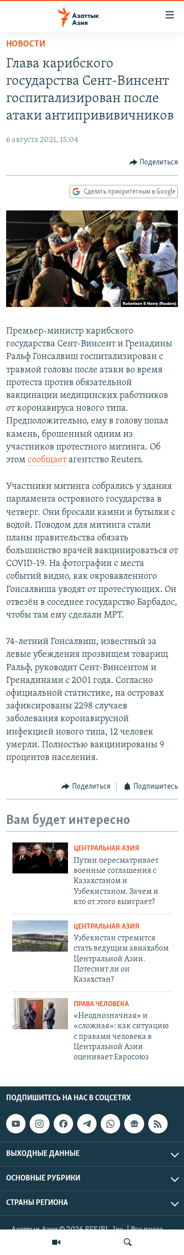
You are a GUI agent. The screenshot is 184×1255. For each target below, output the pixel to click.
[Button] (153, 162)
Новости (25, 44)
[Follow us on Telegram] (87, 1123)
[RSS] (158, 1123)
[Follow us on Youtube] (16, 1123)
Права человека (101, 1004)
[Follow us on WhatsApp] (110, 1123)
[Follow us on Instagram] (39, 1123)
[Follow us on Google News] (134, 1123)
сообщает (47, 460)
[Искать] (127, 1242)
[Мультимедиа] (56, 1242)
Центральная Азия (107, 849)
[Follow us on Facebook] (63, 1123)
